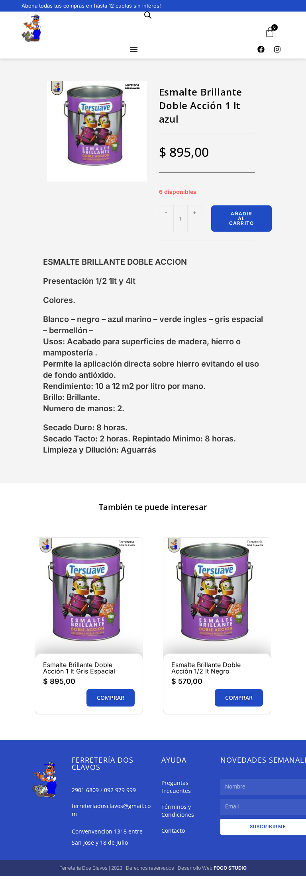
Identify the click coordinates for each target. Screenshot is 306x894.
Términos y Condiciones (177, 810)
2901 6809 (85, 790)
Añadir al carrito (241, 218)
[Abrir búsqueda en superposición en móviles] (148, 15)
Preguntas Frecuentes (176, 786)
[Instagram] (277, 49)
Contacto (173, 830)
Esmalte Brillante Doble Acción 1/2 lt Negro (206, 668)
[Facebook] (261, 49)
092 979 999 (120, 790)
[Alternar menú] (134, 49)
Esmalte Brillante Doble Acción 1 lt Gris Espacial (79, 668)
